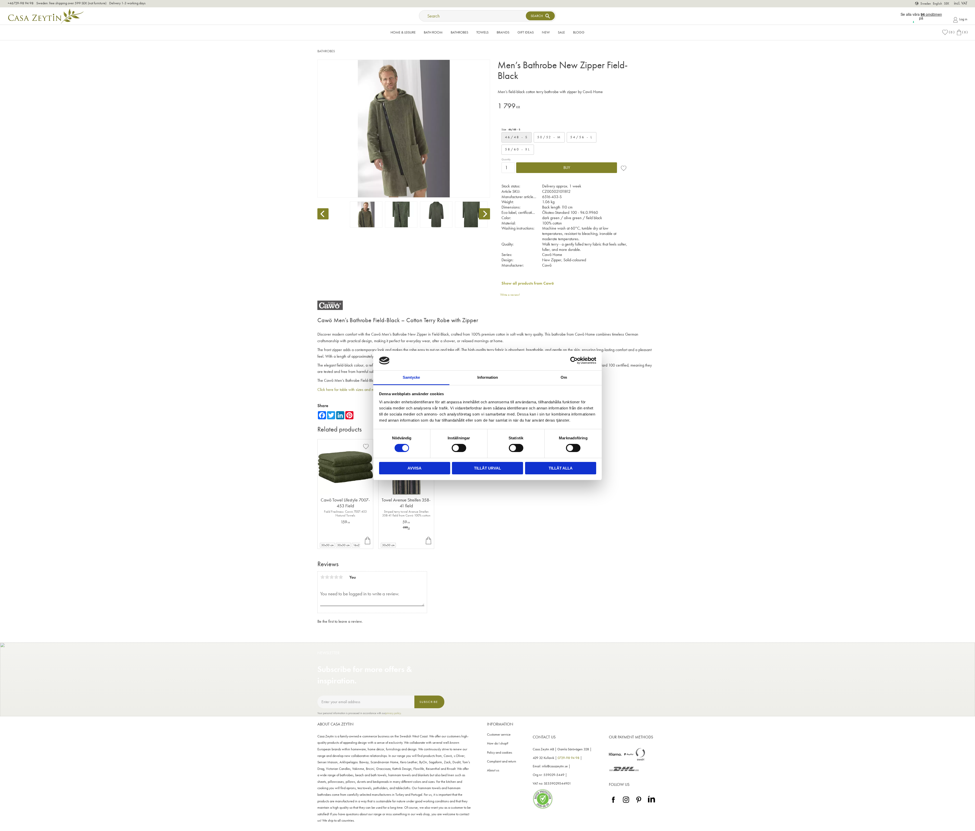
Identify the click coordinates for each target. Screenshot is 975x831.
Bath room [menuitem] (433, 32)
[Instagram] (626, 803)
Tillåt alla (561, 468)
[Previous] (323, 213)
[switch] (459, 448)
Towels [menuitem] (482, 32)
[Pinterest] (638, 803)
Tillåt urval (487, 468)
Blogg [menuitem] (578, 32)
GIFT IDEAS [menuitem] (525, 32)
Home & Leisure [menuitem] (403, 32)
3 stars (331, 577)
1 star (322, 577)
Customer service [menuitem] (499, 734)
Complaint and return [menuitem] (501, 761)
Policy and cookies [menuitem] (499, 752)
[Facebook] (613, 803)
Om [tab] (564, 377)
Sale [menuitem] (561, 32)
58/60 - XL (518, 149)
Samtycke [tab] (411, 377)
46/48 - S (516, 137)
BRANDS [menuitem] (503, 32)
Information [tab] (487, 377)
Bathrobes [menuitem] (459, 32)
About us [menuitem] (493, 770)
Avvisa (414, 468)
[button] (948, 32)
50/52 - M (549, 137)
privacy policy (393, 713)
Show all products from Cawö (527, 283)
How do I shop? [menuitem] (497, 743)
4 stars (336, 577)
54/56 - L (581, 137)
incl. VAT (960, 3)
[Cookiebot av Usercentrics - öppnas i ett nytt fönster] (574, 360)
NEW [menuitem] (546, 32)
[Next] (484, 213)
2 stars (327, 577)
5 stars (340, 577)
